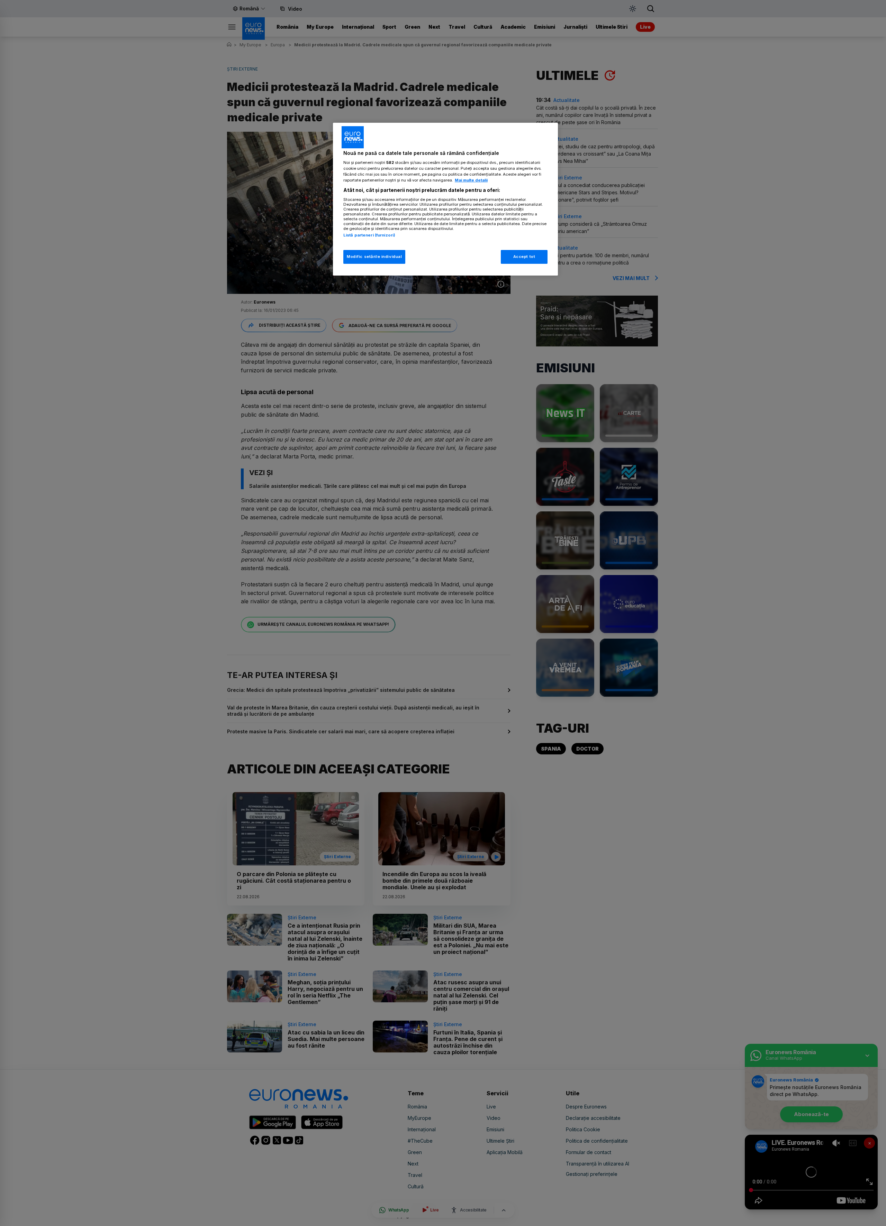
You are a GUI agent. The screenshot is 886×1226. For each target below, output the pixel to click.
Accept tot (524, 256)
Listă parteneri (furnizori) (369, 235)
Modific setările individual (374, 256)
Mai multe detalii (471, 180)
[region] (445, 199)
